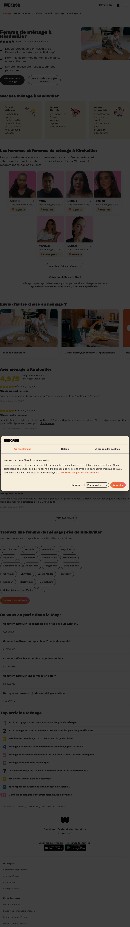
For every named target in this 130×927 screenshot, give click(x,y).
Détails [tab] (65, 448)
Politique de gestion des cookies (80, 472)
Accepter (118, 485)
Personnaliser (95, 485)
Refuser (76, 485)
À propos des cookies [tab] (107, 448)
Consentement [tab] (22, 448)
